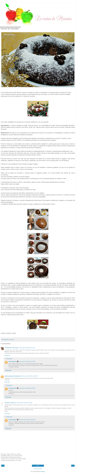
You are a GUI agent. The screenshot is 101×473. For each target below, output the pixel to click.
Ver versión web (38, 468)
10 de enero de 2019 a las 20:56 (27, 388)
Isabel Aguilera (12, 361)
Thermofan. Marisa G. (10, 402)
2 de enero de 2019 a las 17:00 (27, 347)
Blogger (43, 471)
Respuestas (9, 358)
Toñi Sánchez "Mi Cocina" (12, 347)
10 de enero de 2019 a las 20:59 (27, 419)
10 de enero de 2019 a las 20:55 (27, 361)
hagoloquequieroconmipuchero (13, 376)
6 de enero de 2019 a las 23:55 (24, 402)
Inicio (38, 465)
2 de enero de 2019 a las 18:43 (30, 376)
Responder (7, 355)
